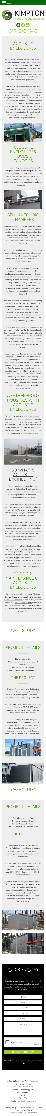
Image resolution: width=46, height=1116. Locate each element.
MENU (9, 3)
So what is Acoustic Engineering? (23, 474)
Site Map (21, 1108)
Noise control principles (14, 546)
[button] (4, 3)
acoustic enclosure (29, 884)
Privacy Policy (10, 1108)
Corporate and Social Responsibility (23, 1113)
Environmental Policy (23, 1110)
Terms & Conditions (34, 1108)
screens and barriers (23, 603)
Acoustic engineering (16, 486)
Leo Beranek (35, 303)
